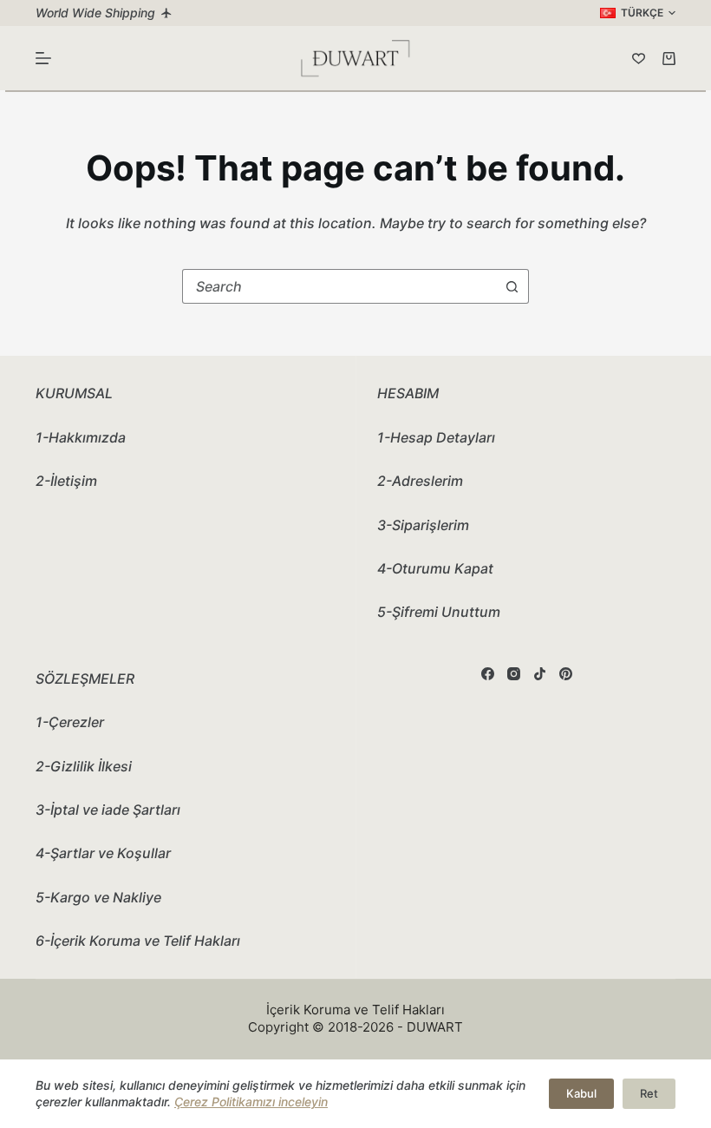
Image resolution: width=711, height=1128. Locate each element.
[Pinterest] (565, 673)
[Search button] (511, 286)
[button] (637, 13)
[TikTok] (539, 673)
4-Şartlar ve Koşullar (103, 853)
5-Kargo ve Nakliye (98, 897)
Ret (649, 1093)
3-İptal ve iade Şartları (108, 809)
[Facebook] (487, 673)
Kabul (581, 1093)
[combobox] (339, 286)
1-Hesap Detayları (436, 437)
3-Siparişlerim (423, 525)
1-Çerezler (70, 722)
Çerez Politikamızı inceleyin (251, 1101)
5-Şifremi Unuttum (438, 611)
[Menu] (43, 58)
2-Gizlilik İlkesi (84, 766)
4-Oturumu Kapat (435, 568)
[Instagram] (513, 673)
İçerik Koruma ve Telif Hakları (355, 1009)
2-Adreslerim (420, 480)
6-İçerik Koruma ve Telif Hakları (138, 940)
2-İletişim (66, 480)
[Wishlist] (638, 58)
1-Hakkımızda (81, 437)
